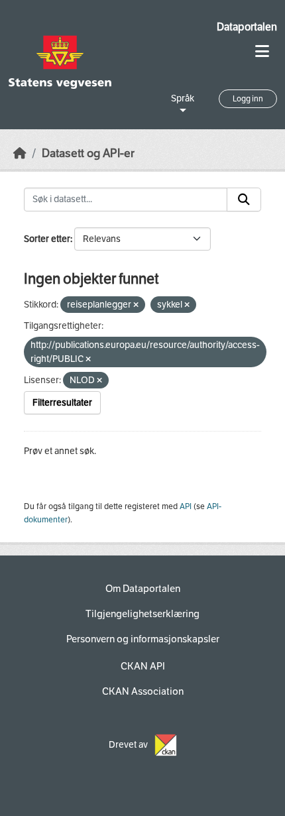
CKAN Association (143, 691)
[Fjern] (136, 305)
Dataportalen (247, 27)
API (186, 506)
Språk (182, 98)
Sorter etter (47, 239)
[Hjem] (20, 153)
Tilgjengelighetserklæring (143, 614)
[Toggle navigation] (262, 51)
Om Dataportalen (142, 589)
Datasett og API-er (88, 153)
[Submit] (244, 199)
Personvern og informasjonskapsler (142, 639)
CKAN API (143, 666)
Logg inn (248, 98)
